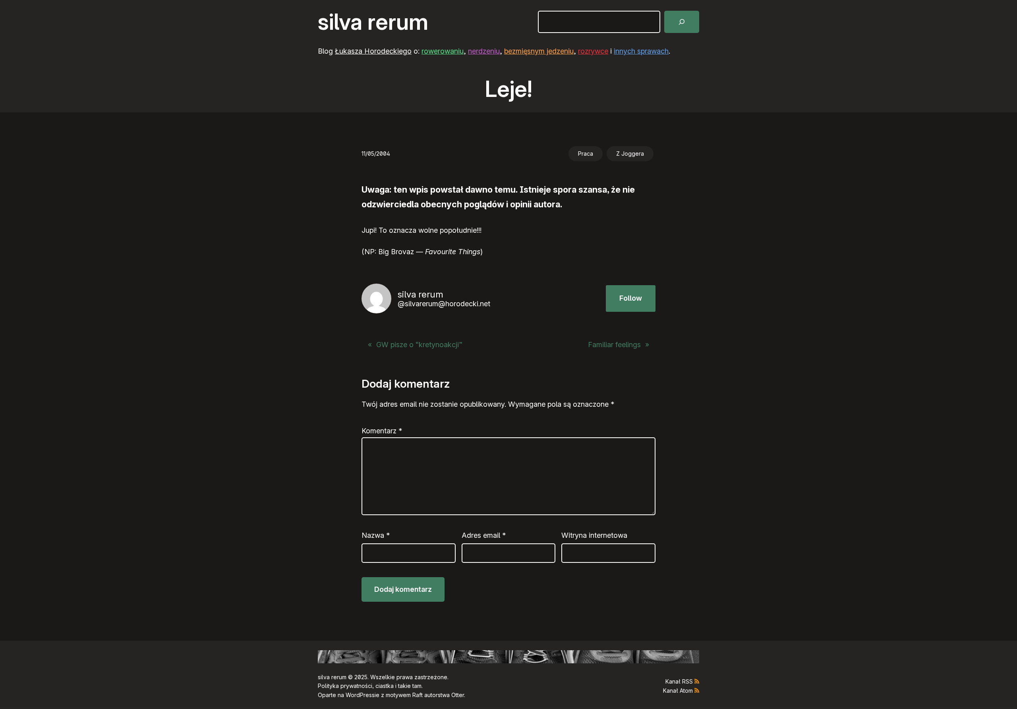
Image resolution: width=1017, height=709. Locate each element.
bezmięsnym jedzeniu (539, 51)
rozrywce (593, 51)
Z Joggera (630, 153)
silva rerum (373, 21)
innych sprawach (641, 51)
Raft (417, 695)
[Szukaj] (681, 22)
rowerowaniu (442, 51)
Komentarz (382, 431)
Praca (585, 153)
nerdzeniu (484, 51)
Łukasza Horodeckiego (373, 51)
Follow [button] (630, 298)
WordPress (360, 695)
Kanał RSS (679, 681)
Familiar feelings (614, 344)
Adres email (484, 535)
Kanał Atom (678, 690)
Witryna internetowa (594, 535)
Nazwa (376, 535)
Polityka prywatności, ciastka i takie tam (369, 685)
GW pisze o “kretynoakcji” (419, 344)
